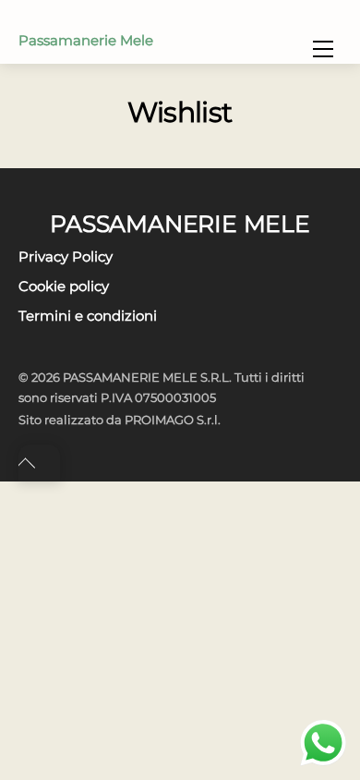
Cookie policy (63, 286)
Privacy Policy (65, 256)
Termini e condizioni (87, 315)
